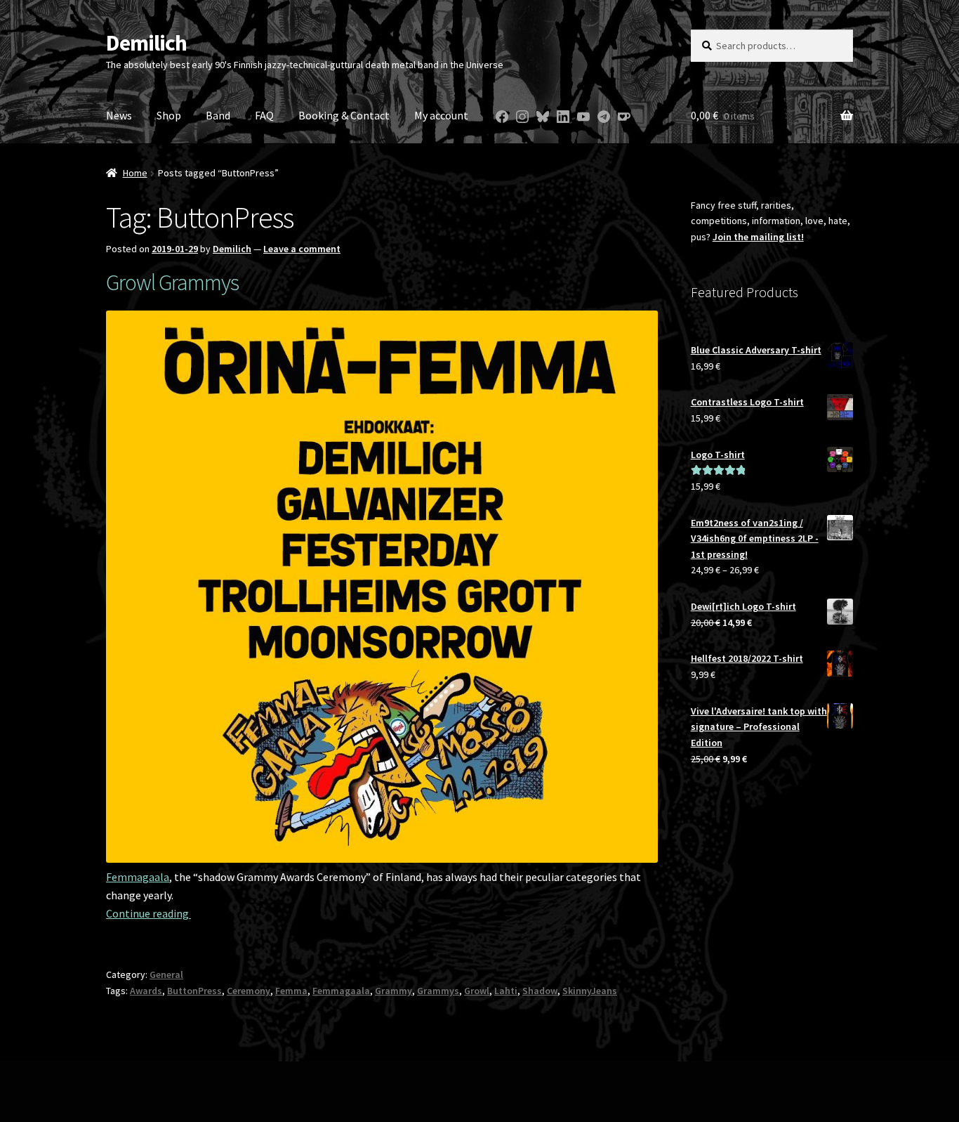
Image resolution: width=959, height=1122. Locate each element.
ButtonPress (194, 990)
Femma (291, 990)
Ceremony (248, 990)
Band (218, 115)
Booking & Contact (344, 115)
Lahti (505, 990)
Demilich (146, 43)
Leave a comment (301, 248)
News (119, 115)
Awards (146, 990)
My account (441, 115)
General (166, 974)
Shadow (539, 990)
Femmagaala (137, 877)
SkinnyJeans (589, 990)
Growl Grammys (172, 282)
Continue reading (148, 913)
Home (135, 173)
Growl (476, 990)
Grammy (393, 990)
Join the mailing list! (758, 236)
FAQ (264, 115)
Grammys (438, 990)
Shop (169, 115)
